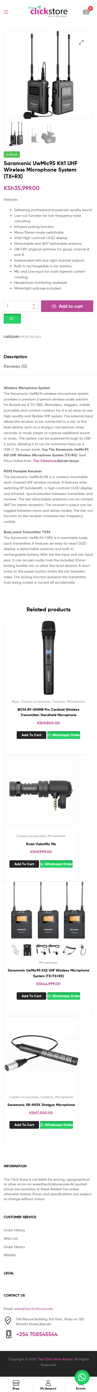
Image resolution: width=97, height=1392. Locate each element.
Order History (14, 1230)
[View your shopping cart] (86, 11)
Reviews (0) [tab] (15, 366)
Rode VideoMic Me (41, 844)
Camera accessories (35, 701)
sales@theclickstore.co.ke (33, 1308)
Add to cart (71, 306)
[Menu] (9, 11)
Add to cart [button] (31, 735)
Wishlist (10, 1255)
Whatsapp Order (65, 735)
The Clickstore (44, 461)
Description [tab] (15, 356)
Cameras (58, 701)
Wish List (11, 1238)
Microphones (30, 337)
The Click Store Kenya (55, 1359)
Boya (15, 701)
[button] (81, 42)
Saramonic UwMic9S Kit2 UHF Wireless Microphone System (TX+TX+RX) (48, 973)
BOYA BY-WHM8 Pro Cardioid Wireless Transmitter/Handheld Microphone (48, 712)
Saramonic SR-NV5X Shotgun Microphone (41, 1105)
